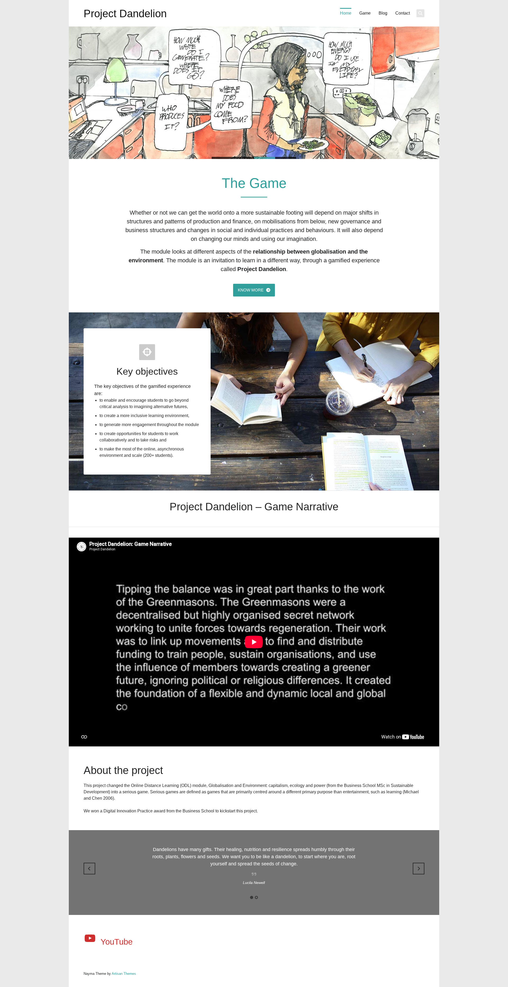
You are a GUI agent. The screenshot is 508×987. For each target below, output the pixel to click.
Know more (251, 290)
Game (365, 13)
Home (345, 13)
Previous (89, 868)
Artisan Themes (124, 974)
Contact (402, 13)
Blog (383, 13)
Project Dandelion (125, 13)
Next (418, 868)
